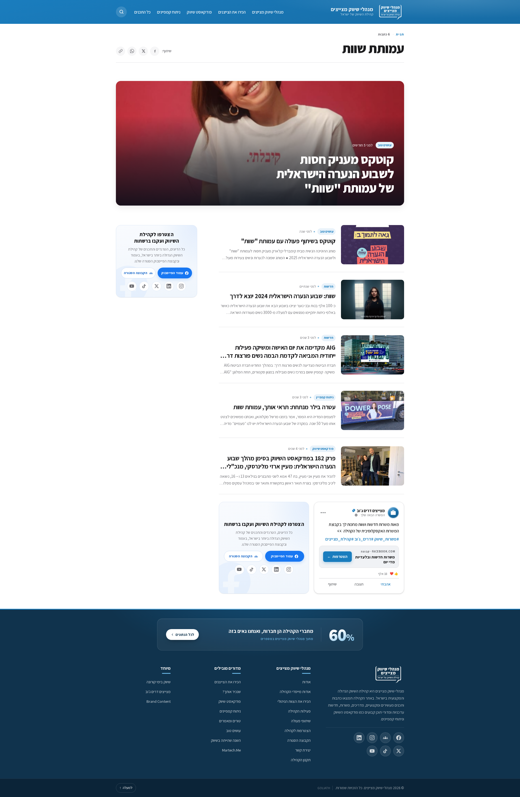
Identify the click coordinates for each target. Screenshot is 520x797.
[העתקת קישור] (120, 51)
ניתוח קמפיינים (168, 12)
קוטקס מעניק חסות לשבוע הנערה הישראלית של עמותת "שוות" (335, 173)
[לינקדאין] (276, 569)
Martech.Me (231, 750)
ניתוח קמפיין (324, 397)
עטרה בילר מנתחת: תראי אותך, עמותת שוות (284, 407)
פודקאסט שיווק (199, 12)
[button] (121, 11)
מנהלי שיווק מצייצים (352, 9)
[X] (264, 569)
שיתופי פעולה (301, 720)
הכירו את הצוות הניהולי (294, 701)
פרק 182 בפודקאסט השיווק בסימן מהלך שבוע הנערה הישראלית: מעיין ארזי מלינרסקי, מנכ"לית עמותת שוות (279, 466)
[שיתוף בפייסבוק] (154, 51)
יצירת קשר (303, 750)
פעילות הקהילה (299, 711)
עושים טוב (384, 145)
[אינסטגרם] (289, 569)
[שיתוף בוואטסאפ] (131, 51)
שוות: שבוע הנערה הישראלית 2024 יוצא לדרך (283, 296)
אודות (306, 681)
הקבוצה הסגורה (240, 556)
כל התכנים (142, 12)
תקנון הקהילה (301, 759)
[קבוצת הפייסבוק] (385, 737)
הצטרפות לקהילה (298, 730)
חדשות (328, 286)
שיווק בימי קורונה (159, 681)
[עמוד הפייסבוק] (398, 737)
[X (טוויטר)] (398, 751)
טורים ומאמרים (230, 720)
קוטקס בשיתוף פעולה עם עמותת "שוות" (288, 241)
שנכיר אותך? (232, 691)
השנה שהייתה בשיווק (226, 740)
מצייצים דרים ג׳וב (158, 691)
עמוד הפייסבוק (282, 556)
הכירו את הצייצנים (232, 12)
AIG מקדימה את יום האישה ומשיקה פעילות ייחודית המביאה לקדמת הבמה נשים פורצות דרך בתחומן (280, 355)
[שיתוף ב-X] (143, 51)
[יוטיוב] (239, 569)
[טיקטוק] (251, 569)
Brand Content (159, 701)
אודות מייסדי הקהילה (295, 691)
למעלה (125, 787)
